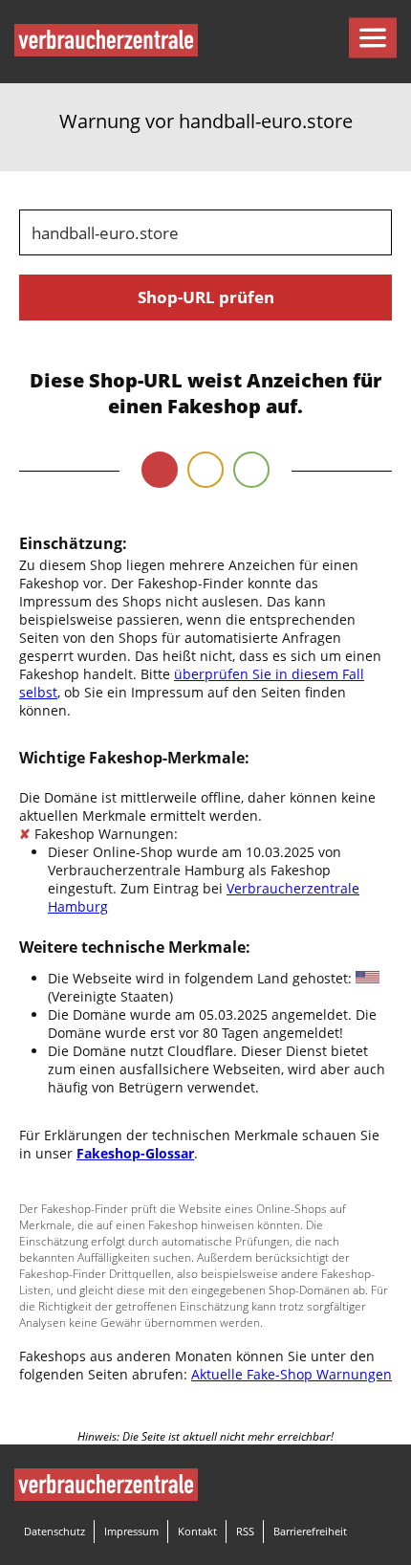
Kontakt (197, 1531)
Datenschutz (54, 1531)
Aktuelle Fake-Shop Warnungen (291, 1374)
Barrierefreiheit (310, 1531)
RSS (245, 1531)
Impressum (131, 1531)
